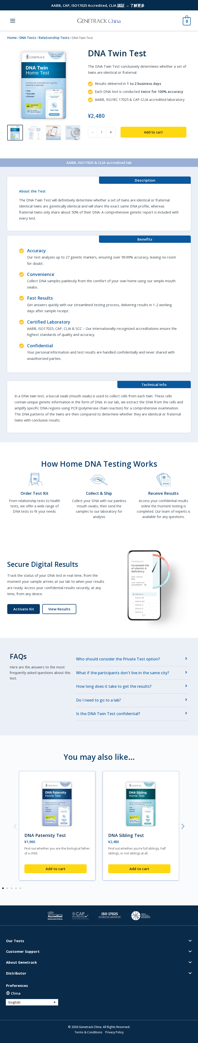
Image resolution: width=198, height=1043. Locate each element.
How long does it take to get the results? (113, 686)
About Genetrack (21, 962)
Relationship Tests (54, 38)
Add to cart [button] (55, 868)
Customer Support (23, 951)
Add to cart (153, 132)
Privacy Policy (114, 1032)
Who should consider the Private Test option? (118, 659)
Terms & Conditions (88, 1032)
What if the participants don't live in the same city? (122, 672)
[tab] (132, 659)
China (16, 993)
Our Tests (15, 940)
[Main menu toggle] (12, 20)
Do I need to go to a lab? (98, 700)
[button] (59, 609)
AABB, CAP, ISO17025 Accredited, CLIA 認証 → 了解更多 (98, 5)
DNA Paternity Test (45, 835)
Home (12, 38)
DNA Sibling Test (126, 835)
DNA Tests (27, 38)
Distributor (16, 973)
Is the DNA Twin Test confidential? (108, 713)
